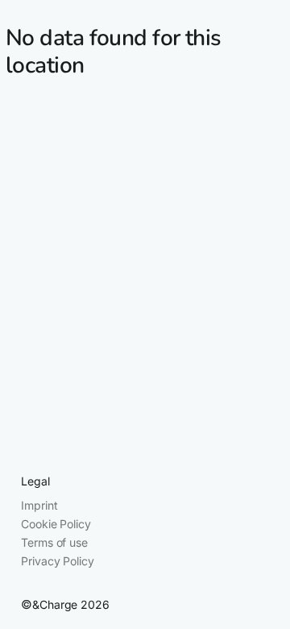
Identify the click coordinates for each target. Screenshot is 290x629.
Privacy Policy (57, 561)
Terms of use (54, 542)
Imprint (39, 505)
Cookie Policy (55, 524)
